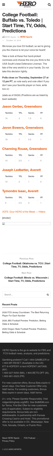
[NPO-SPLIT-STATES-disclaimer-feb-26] (26, 235)
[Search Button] (49, 4)
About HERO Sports (10, 437)
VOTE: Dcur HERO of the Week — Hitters (23, 211)
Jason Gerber (12, 106)
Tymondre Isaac (14, 191)
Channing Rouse (14, 148)
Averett (35, 170)
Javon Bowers (13, 127)
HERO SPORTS (15, 449)
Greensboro (33, 106)
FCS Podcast (29, 437)
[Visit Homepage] (26, 4)
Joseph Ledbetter (15, 170)
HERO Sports (26, 36)
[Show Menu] (3, 4)
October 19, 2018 (13, 40)
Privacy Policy (8, 440)
